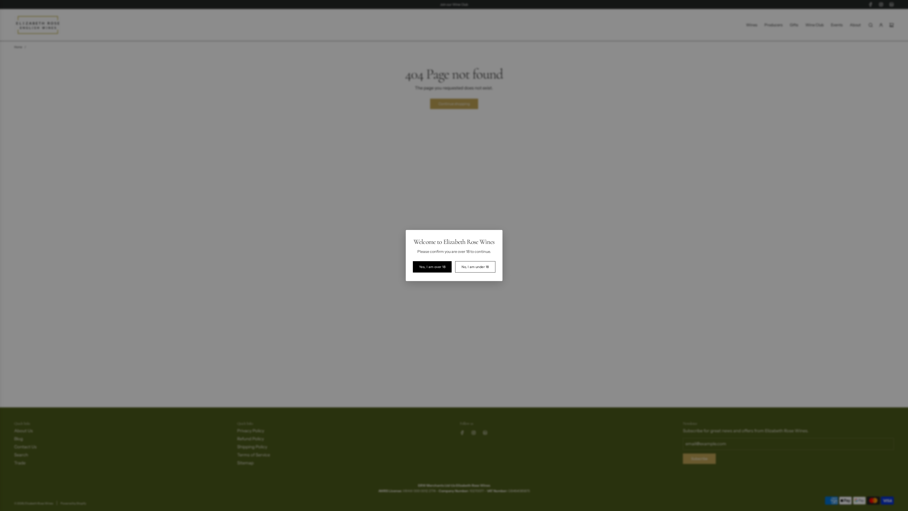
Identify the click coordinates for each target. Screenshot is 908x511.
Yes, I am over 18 (432, 267)
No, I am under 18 (475, 267)
